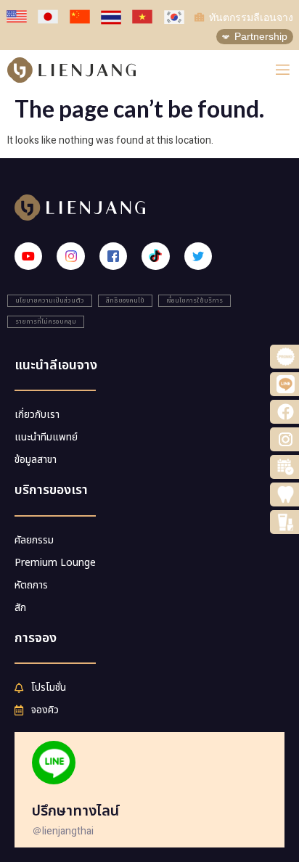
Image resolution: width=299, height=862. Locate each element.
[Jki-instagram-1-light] (70, 256)
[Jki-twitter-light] (198, 256)
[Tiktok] (155, 256)
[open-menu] (283, 70)
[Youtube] (28, 256)
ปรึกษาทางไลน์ (75, 811)
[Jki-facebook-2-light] (113, 256)
